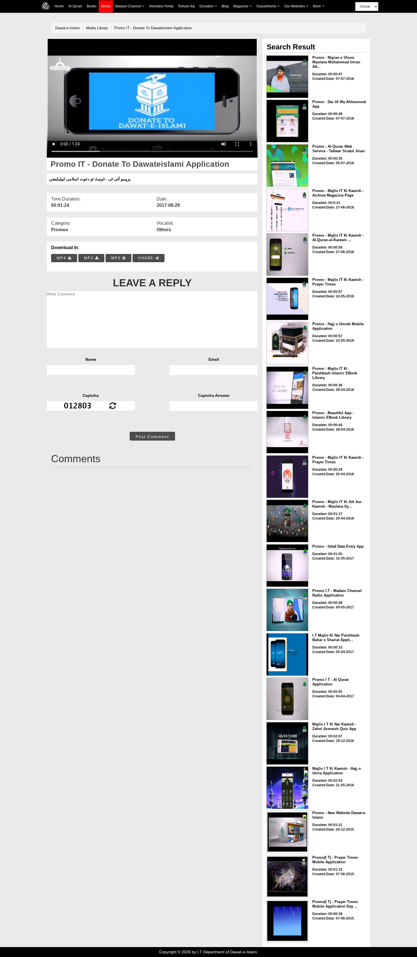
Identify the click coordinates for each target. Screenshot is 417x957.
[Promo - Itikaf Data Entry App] (287, 565)
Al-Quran (75, 6)
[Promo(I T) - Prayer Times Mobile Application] (287, 876)
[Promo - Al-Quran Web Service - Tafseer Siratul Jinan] (287, 165)
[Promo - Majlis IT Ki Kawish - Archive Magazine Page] (287, 210)
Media (106, 6)
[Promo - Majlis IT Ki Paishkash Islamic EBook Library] (287, 387)
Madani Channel (128, 6)
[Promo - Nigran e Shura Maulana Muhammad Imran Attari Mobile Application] (287, 76)
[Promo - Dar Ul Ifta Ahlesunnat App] (287, 121)
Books (91, 6)
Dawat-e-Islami (67, 28)
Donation (206, 6)
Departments (266, 6)
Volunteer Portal (161, 6)
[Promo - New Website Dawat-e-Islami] (287, 832)
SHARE (146, 258)
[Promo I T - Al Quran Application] (287, 698)
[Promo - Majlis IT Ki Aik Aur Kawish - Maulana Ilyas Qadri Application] (287, 521)
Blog (225, 6)
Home (59, 6)
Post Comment (152, 436)
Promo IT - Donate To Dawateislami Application (153, 28)
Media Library (97, 28)
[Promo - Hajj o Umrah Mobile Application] (287, 343)
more (317, 6)
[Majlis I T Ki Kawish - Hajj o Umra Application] (287, 787)
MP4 (62, 258)
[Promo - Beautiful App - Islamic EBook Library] (287, 432)
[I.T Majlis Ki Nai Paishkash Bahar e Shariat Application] (287, 654)
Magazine (241, 6)
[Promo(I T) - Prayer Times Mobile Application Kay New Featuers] (287, 921)
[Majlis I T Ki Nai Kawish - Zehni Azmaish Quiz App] (287, 743)
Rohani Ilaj (186, 6)
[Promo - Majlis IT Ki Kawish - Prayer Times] (287, 299)
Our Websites (295, 6)
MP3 (89, 258)
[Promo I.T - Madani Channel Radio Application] (287, 610)
